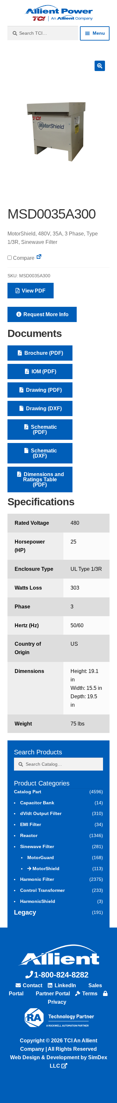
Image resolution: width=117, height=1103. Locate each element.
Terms (89, 993)
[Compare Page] (39, 258)
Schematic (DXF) (43, 453)
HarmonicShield (37, 901)
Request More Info (45, 314)
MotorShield (45, 868)
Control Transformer (42, 890)
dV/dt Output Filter (40, 813)
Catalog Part (27, 791)
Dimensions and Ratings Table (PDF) (43, 479)
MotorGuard (40, 857)
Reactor (28, 835)
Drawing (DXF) (43, 408)
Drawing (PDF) (43, 390)
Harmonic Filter (37, 879)
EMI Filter (30, 824)
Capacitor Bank (37, 802)
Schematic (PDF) (43, 429)
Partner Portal (52, 993)
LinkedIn (64, 985)
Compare (23, 258)
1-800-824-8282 (61, 974)
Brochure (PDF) (43, 353)
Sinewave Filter (37, 846)
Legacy (25, 912)
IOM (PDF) (43, 371)
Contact (31, 985)
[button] (100, 66)
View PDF (33, 291)
